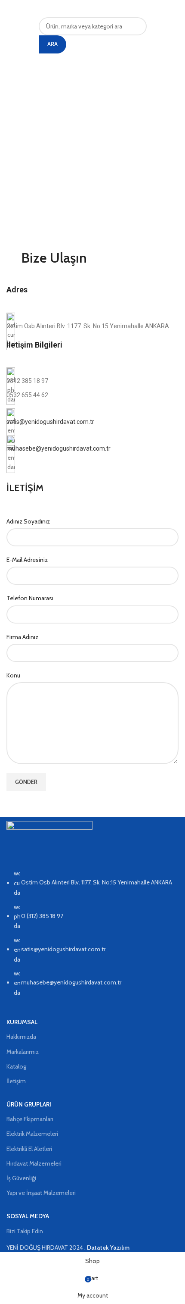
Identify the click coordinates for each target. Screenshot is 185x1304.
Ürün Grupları (28, 1104)
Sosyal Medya (27, 1216)
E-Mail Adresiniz (27, 560)
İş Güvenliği (21, 1178)
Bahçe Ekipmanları (29, 1119)
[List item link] (92, 937)
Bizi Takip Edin (24, 1231)
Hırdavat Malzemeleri (34, 1163)
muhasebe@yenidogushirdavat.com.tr (58, 448)
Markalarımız (22, 1052)
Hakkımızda (21, 1037)
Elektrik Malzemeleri (32, 1134)
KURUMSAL (21, 1022)
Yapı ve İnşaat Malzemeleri (41, 1193)
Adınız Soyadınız (28, 521)
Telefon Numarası (29, 598)
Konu (13, 675)
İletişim (16, 1081)
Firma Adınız (22, 637)
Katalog (16, 1066)
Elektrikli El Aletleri (29, 1149)
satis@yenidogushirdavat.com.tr (50, 421)
